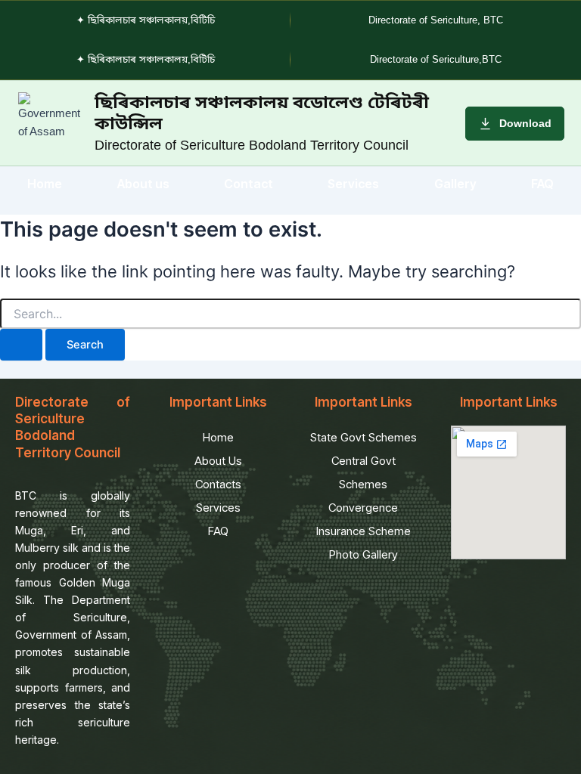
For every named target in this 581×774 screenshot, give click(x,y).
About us (143, 183)
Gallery (455, 183)
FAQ (542, 183)
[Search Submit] (21, 345)
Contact (248, 183)
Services (353, 183)
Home (44, 183)
